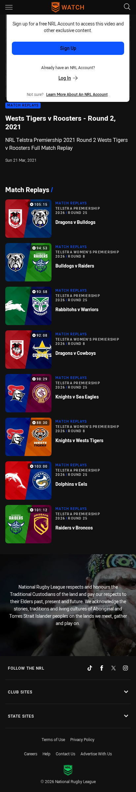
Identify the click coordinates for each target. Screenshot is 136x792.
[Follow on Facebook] (101, 668)
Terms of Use (53, 739)
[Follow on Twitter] (113, 668)
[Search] (127, 7)
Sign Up (68, 48)
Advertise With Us (96, 753)
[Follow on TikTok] (89, 668)
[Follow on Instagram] (125, 668)
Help (47, 753)
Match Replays (23, 106)
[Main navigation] (9, 7)
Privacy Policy (82, 739)
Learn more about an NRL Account (77, 94)
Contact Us (65, 753)
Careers (30, 753)
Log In (64, 78)
